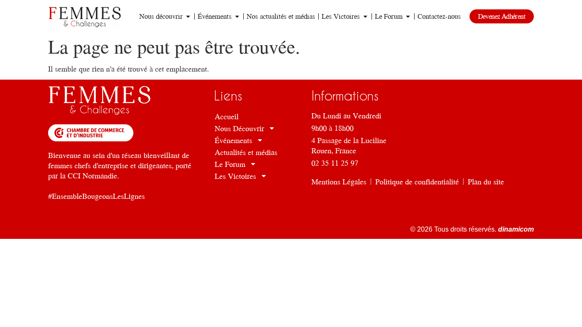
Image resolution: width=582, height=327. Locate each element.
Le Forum (230, 163)
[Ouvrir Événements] (237, 16)
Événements (233, 140)
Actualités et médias (246, 152)
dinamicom (515, 229)
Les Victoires (235, 175)
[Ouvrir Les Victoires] (365, 16)
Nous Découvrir (239, 128)
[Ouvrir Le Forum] (408, 16)
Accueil (227, 116)
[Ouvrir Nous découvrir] (188, 16)
